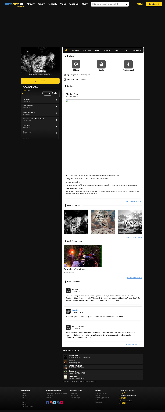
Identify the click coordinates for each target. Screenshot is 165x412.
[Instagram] (58, 402)
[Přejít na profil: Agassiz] (68, 311)
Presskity (74, 393)
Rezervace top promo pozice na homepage (56, 394)
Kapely (41, 4)
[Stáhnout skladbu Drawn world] (56, 133)
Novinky (75, 50)
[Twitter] (54, 402)
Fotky (126, 50)
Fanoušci (74, 4)
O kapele (87, 50)
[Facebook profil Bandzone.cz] (47, 402)
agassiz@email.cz (73, 75)
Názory (107, 50)
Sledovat (42, 81)
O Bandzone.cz (100, 400)
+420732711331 (72, 80)
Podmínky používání (102, 398)
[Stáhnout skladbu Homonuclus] (56, 126)
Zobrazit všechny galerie (134, 237)
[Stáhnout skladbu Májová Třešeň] (56, 107)
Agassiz (75, 310)
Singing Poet (72, 94)
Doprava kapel (75, 398)
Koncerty (52, 4)
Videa (63, 4)
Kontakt (97, 395)
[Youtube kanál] (51, 402)
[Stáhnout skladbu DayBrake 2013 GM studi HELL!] (56, 120)
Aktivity (31, 4)
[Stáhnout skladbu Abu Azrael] (56, 100)
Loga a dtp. (99, 402)
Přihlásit (140, 4)
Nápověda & (101, 393)
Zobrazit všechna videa (134, 278)
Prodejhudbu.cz (76, 395)
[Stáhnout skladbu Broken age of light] (56, 113)
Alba (97, 50)
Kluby (85, 4)
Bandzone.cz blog (27, 406)
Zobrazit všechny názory (134, 344)
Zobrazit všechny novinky (134, 201)
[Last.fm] (61, 402)
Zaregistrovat (154, 4)
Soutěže (24, 404)
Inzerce (48, 398)
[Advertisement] (82, 26)
